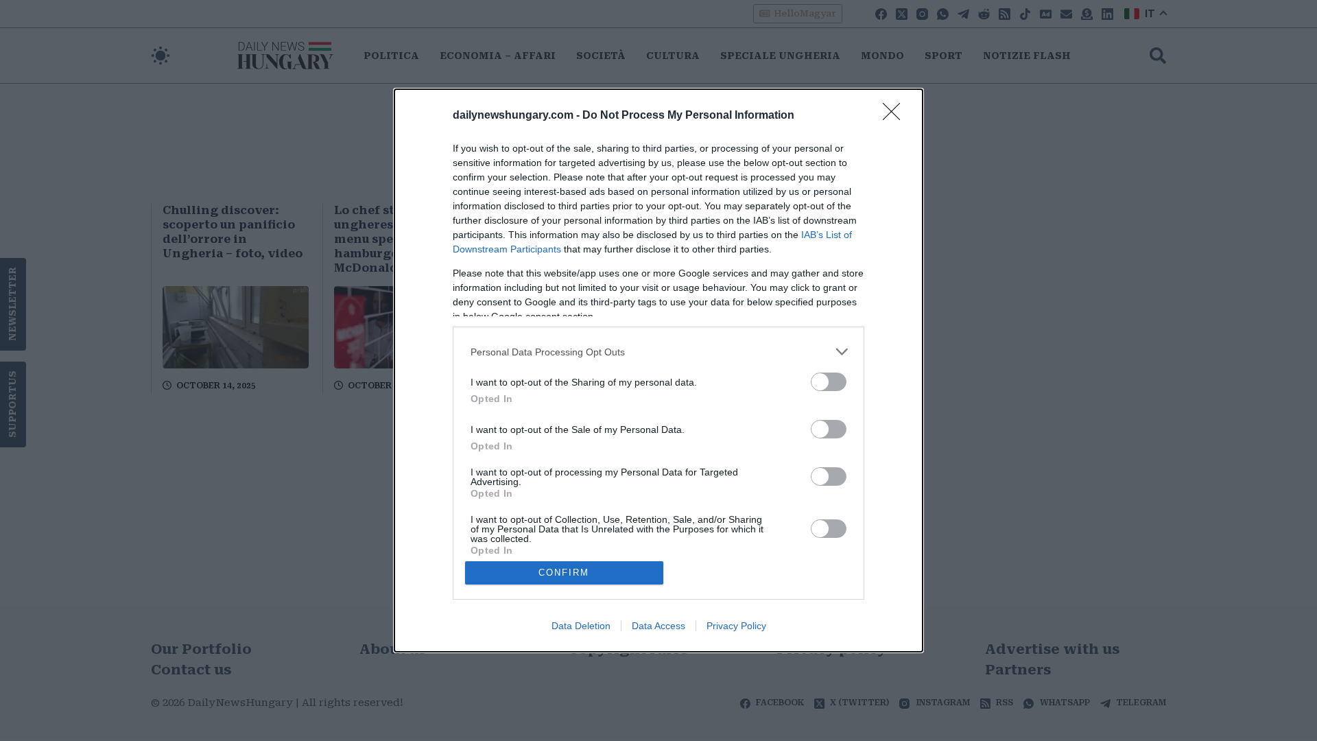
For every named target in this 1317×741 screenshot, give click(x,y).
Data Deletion (580, 625)
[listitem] (658, 351)
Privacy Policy (736, 625)
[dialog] (658, 370)
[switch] (828, 382)
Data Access (658, 625)
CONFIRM (563, 572)
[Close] (896, 116)
